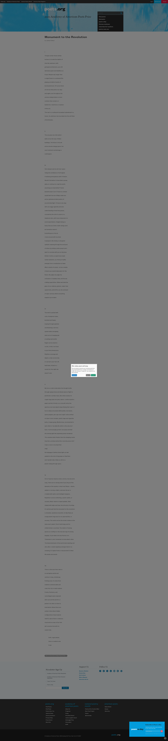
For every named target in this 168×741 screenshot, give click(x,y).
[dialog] (84, 370)
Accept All (93, 375)
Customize (74, 375)
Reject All (88, 375)
